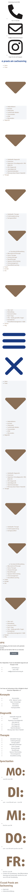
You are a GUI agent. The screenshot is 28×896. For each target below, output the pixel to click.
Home (5, 65)
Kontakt (6, 269)
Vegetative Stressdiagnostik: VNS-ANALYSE (16, 164)
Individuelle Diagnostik (13, 159)
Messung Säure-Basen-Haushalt (16, 173)
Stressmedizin (11, 114)
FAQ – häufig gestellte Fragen (15, 318)
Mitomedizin (10, 118)
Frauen (6, 267)
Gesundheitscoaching (13, 265)
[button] (14, 353)
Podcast (6, 324)
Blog (5, 325)
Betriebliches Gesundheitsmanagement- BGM (16, 321)
